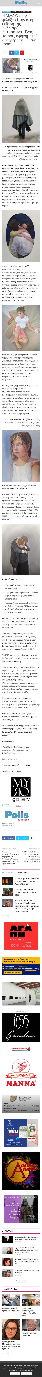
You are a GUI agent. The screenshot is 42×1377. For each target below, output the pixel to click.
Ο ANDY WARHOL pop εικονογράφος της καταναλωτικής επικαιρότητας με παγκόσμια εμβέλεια (31, 856)
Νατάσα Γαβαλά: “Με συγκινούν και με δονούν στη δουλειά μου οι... (27, 1261)
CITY (4, 906)
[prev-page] (3, 916)
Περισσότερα (23, 872)
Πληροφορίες (26, 1373)
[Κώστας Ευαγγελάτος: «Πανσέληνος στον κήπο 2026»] (7, 892)
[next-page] (7, 916)
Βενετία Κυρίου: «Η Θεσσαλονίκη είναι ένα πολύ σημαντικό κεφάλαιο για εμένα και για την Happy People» (27, 905)
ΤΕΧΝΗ (29, 12)
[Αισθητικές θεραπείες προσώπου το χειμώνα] (11, 1300)
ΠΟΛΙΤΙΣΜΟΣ (6, 12)
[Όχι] (39, 1370)
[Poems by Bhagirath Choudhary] (31, 1325)
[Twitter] (16, 53)
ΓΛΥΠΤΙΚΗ (14, 12)
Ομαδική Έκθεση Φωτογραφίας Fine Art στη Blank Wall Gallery (26, 1238)
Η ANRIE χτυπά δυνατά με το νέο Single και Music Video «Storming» (27, 881)
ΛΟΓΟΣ (5, 1338)
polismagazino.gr (7, 825)
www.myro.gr (6, 804)
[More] (31, 838)
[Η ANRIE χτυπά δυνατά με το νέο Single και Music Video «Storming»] (7, 881)
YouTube (18, 806)
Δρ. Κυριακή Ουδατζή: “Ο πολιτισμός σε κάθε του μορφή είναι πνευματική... (26, 1250)
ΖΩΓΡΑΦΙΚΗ (22, 12)
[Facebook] (11, 53)
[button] (3, 3)
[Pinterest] (22, 53)
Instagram (12, 806)
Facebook (5, 806)
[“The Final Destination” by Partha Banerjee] (7, 1273)
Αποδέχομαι (15, 1373)
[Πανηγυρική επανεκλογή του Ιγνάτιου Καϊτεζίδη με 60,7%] (31, 1300)
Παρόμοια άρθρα (9, 872)
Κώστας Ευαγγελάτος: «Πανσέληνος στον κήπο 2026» (26, 892)
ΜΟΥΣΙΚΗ (5, 884)
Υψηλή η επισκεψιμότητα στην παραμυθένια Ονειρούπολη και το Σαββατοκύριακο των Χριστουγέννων (10, 858)
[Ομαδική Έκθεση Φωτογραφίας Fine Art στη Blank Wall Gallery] (7, 1239)
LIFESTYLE (5, 1305)
